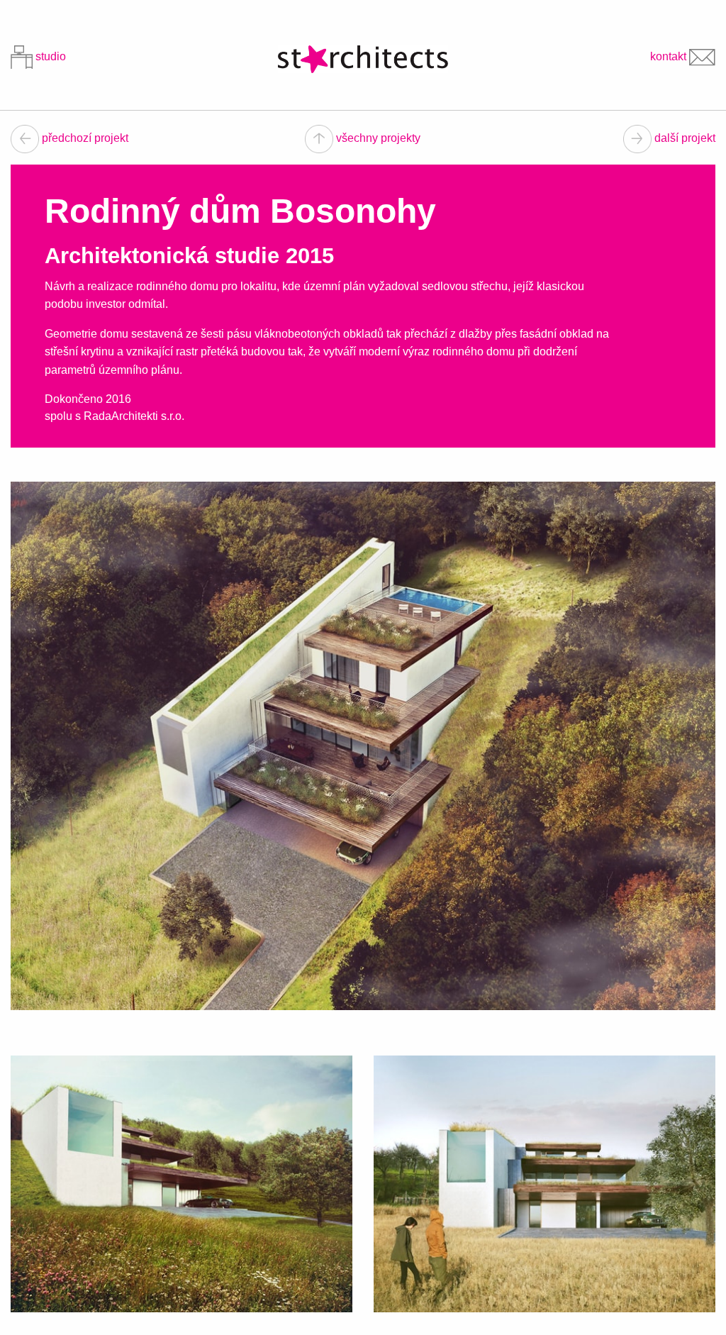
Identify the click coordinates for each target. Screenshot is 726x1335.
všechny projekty (376, 138)
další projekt (683, 138)
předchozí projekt (83, 138)
